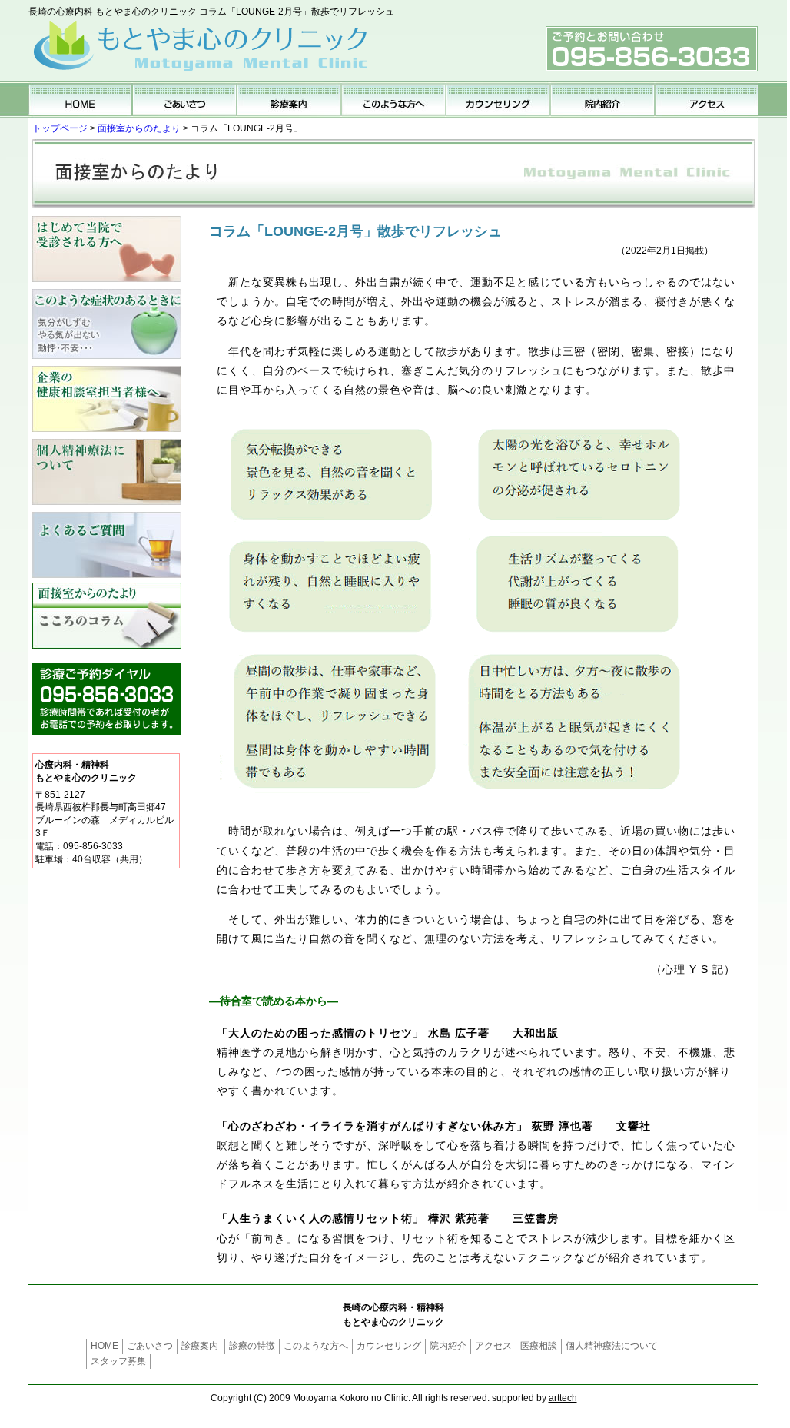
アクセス (493, 1345)
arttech (563, 1398)
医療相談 (538, 1345)
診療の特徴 (252, 1345)
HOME (104, 1345)
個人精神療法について (612, 1345)
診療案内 (199, 1345)
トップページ (60, 128)
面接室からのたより (139, 128)
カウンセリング (389, 1345)
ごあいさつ (150, 1345)
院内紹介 (448, 1345)
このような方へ (316, 1345)
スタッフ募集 (118, 1361)
